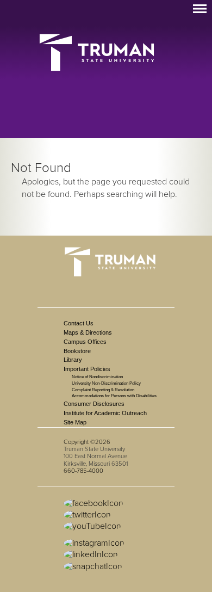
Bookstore (77, 351)
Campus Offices (85, 341)
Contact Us (78, 323)
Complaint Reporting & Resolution (103, 389)
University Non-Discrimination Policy (106, 383)
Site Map (75, 422)
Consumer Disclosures (94, 403)
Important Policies (87, 369)
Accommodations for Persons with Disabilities (114, 395)
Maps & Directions (88, 332)
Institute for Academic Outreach (105, 413)
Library (73, 359)
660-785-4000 (83, 470)
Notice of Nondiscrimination (97, 376)
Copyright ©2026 (87, 442)
